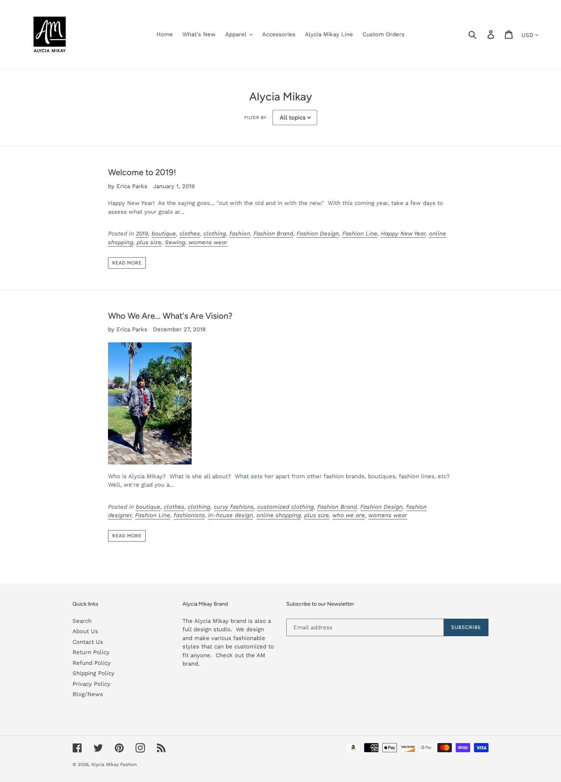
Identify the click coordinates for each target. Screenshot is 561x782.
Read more (127, 263)
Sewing (175, 242)
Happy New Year (403, 233)
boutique (164, 233)
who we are (348, 515)
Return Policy (91, 652)
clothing (214, 233)
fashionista (189, 515)
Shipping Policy (93, 673)
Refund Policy (92, 662)
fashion (239, 233)
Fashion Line (359, 233)
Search (82, 621)
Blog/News (88, 694)
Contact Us (88, 641)
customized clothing (285, 506)
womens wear (208, 242)
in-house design (230, 515)
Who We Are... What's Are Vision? (170, 316)
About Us (85, 631)
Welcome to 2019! (142, 172)
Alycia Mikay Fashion (114, 764)
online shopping (278, 515)
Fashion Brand (273, 233)
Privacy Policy (91, 683)
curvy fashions (234, 506)
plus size (149, 242)
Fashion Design (318, 233)
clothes (189, 233)
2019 (142, 233)
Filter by (255, 117)
